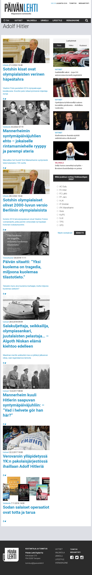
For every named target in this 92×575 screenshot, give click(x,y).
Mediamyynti (84, 3)
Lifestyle (57, 20)
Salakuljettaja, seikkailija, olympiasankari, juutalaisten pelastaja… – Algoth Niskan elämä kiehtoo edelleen (26, 336)
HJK (61, 200)
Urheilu (45, 20)
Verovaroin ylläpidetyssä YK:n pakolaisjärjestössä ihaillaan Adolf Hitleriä (25, 461)
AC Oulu (63, 186)
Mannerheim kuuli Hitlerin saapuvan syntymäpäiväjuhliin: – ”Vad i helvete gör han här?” (23, 405)
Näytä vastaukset (65, 233)
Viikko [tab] (71, 45)
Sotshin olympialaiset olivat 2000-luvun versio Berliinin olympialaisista (25, 205)
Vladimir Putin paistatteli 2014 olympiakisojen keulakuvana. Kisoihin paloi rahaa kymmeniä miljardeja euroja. (25, 91)
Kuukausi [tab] (83, 45)
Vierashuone (72, 20)
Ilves (61, 211)
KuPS (62, 214)
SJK (61, 218)
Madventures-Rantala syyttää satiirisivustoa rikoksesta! (67, 136)
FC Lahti (63, 193)
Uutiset (19, 20)
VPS (61, 225)
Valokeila (32, 20)
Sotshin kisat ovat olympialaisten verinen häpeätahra (23, 74)
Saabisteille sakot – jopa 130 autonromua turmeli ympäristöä (68, 73)
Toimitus (72, 3)
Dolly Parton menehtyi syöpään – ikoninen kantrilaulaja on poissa (69, 166)
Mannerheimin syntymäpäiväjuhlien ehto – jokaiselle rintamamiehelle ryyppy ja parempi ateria (24, 140)
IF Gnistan (64, 204)
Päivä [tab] (59, 45)
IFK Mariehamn (66, 207)
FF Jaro (63, 197)
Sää (7, 20)
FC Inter (63, 190)
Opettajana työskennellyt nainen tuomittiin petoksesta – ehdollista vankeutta (69, 105)
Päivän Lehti (21, 9)
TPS (61, 221)
